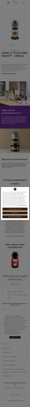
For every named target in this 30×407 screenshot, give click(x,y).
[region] (15, 203)
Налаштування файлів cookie (15, 216)
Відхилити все (15, 212)
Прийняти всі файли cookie (15, 209)
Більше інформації (22, 205)
